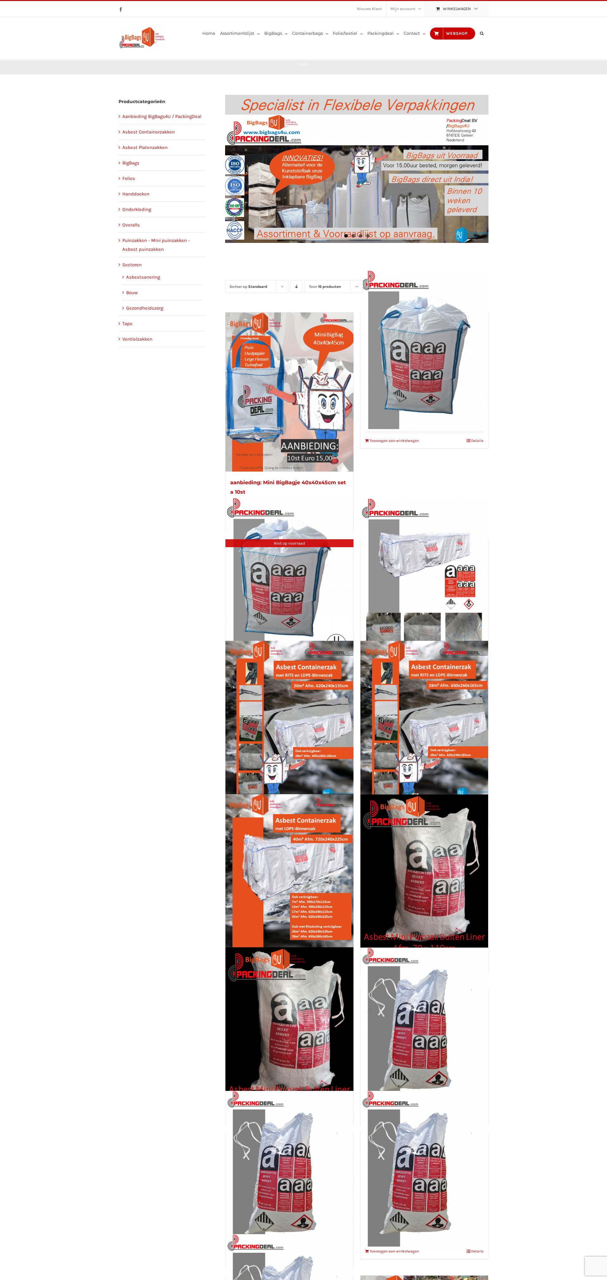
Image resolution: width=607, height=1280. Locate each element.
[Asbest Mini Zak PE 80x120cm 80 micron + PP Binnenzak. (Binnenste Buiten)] (289, 1027)
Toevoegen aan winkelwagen (394, 440)
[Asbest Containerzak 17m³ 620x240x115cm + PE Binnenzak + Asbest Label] (424, 577)
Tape (127, 323)
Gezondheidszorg (144, 308)
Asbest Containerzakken (148, 132)
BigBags (130, 163)
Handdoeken (136, 194)
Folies (128, 178)
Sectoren (132, 265)
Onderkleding (136, 209)
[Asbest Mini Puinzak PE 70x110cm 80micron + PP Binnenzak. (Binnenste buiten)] (424, 874)
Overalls (131, 225)
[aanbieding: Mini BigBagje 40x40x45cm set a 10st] (289, 391)
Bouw (132, 292)
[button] (482, 33)
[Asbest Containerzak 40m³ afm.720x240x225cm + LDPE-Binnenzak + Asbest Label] (289, 874)
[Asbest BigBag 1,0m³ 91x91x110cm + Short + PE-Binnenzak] (424, 349)
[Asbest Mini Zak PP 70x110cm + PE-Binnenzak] (289, 1170)
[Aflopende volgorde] (296, 286)
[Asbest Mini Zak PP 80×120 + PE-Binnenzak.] (424, 1170)
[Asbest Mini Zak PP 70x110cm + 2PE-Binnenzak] (424, 1027)
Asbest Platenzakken (145, 147)
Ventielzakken (137, 339)
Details (477, 440)
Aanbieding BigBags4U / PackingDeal (161, 116)
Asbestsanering (143, 277)
